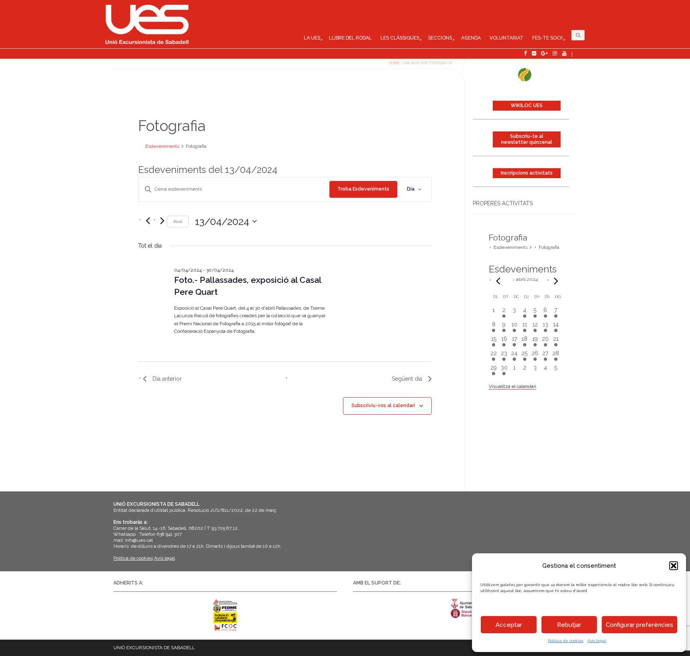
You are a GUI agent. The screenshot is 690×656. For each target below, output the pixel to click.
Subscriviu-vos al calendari (383, 405)
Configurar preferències (639, 624)
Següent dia (407, 379)
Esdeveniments (510, 247)
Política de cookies (565, 640)
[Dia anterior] (148, 221)
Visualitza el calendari (512, 386)
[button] (674, 566)
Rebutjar (569, 624)
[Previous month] (498, 281)
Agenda (471, 38)
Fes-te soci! (547, 38)
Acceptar (509, 624)
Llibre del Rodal (350, 38)
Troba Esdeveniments (363, 189)
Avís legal (596, 640)
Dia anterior (167, 379)
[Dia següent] (162, 221)
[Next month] (556, 281)
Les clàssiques (400, 38)
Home (394, 63)
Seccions (440, 38)
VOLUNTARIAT (506, 38)
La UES (312, 38)
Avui (177, 221)
